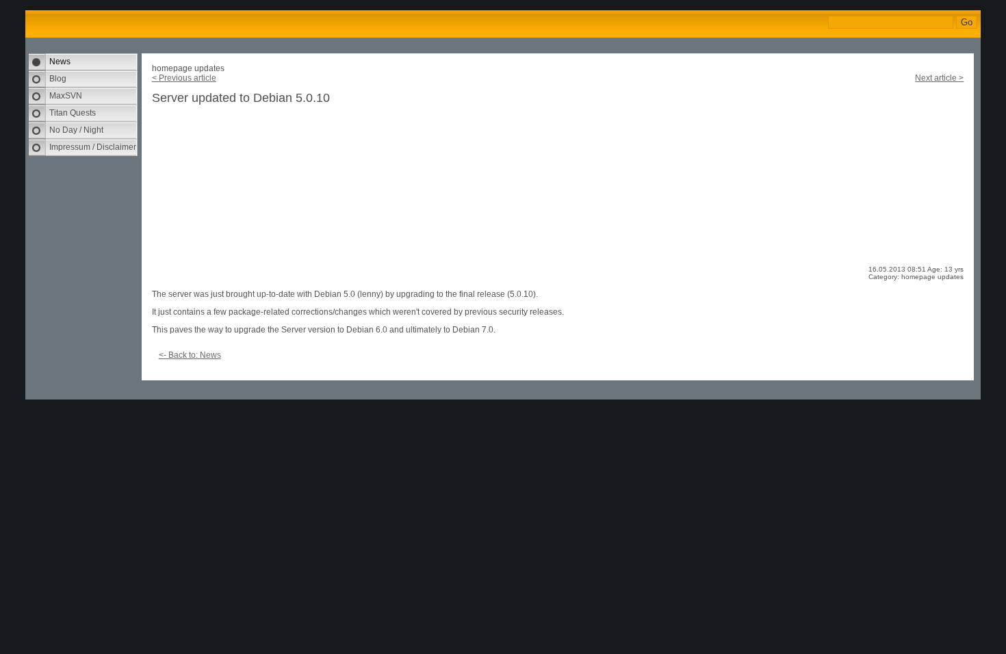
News (59, 61)
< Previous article (184, 78)
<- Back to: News (190, 355)
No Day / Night (76, 130)
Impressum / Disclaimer (92, 147)
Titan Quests (72, 113)
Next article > (939, 78)
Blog (57, 78)
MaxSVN (65, 96)
